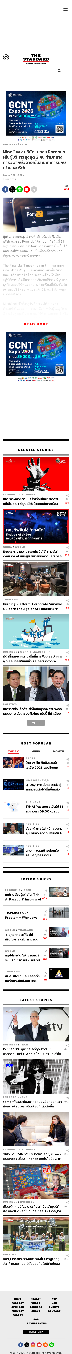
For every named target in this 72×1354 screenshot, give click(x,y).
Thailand (10, 599)
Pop (54, 1299)
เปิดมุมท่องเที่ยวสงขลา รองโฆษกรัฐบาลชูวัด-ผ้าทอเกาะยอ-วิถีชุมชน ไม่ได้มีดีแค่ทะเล (31, 1261)
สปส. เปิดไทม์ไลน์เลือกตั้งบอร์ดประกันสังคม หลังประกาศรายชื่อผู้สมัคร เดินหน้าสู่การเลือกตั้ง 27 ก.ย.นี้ (22, 978)
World (20, 547)
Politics (10, 704)
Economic (10, 494)
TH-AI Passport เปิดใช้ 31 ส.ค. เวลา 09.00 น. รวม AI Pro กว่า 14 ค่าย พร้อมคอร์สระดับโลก (44, 808)
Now (54, 1303)
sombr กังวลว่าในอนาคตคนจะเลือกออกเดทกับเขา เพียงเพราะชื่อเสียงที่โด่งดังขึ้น (32, 1103)
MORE (36, 723)
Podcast (17, 1303)
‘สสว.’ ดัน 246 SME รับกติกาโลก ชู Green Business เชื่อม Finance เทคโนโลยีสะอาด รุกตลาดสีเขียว (32, 1156)
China (7, 547)
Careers (36, 1307)
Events (54, 1307)
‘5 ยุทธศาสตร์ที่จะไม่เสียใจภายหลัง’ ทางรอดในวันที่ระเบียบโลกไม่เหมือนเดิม (21, 936)
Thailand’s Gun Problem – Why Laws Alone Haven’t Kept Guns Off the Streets (21, 914)
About (35, 1311)
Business (10, 144)
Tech (23, 144)
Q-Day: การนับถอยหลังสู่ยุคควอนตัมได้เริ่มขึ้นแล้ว (43, 786)
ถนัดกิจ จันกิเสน (17, 175)
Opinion (17, 1307)
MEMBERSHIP (36, 1331)
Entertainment (15, 1097)
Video (35, 1303)
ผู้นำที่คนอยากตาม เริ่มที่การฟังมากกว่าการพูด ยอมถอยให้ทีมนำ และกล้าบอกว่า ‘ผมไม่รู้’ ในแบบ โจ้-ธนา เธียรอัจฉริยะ (32, 658)
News (17, 1299)
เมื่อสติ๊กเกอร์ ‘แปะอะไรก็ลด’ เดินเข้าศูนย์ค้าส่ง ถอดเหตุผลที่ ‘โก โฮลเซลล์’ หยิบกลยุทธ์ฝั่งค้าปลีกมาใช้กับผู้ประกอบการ (32, 1208)
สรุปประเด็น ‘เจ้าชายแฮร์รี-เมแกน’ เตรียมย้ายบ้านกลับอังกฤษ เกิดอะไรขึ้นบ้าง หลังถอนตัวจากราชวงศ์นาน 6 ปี (22, 957)
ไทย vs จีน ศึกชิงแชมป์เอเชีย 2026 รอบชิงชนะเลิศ (42, 764)
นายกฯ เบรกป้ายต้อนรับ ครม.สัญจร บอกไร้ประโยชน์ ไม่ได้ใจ (42, 852)
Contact (54, 1311)
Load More (36, 1273)
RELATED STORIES (36, 449)
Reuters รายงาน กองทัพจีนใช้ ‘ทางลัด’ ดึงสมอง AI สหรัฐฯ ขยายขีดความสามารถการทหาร (32, 553)
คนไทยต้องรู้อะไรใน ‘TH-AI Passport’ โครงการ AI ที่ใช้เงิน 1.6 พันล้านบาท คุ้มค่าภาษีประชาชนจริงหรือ (23, 896)
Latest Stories (36, 999)
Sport (31, 758)
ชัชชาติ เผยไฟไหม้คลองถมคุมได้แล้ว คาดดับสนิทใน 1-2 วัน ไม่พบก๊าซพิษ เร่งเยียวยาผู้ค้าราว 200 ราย (44, 830)
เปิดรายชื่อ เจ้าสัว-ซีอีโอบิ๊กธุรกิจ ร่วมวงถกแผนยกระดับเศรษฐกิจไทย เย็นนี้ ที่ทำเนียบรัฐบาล (32, 711)
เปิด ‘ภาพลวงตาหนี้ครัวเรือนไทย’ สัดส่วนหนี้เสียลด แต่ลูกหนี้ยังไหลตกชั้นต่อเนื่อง (31, 501)
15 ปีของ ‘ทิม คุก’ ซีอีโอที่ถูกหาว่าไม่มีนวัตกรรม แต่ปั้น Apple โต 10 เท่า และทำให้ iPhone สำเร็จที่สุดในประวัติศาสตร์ (32, 1051)
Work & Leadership (35, 652)
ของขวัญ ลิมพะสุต (37, 780)
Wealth (36, 1299)
